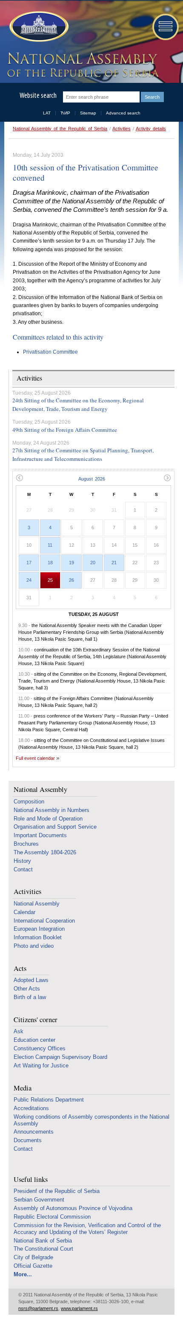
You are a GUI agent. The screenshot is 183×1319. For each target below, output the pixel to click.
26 (71, 580)
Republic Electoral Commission (52, 1216)
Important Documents (40, 835)
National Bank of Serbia (43, 1240)
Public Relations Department (49, 1099)
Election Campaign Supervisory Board (60, 1057)
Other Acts (27, 988)
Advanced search (123, 113)
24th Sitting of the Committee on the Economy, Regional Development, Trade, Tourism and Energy (78, 404)
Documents (28, 1140)
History (22, 861)
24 (28, 580)
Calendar (24, 912)
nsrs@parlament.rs (38, 1308)
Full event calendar (35, 758)
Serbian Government (39, 1199)
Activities (121, 128)
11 (50, 545)
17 (28, 562)
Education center (34, 1040)
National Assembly (40, 789)
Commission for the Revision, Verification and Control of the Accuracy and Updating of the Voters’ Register (87, 1228)
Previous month (19, 477)
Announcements (34, 1131)
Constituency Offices (40, 1048)
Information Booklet (38, 937)
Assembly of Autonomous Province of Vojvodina (73, 1208)
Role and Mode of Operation (48, 818)
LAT (47, 113)
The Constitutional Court (43, 1249)
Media (22, 1088)
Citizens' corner (35, 1019)
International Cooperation (44, 920)
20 (92, 562)
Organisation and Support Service (55, 827)
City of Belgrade (33, 1257)
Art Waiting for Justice (41, 1065)
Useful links (31, 1179)
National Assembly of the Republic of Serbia (60, 128)
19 (71, 562)
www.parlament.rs (79, 1308)
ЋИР (65, 113)
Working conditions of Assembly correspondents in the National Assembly (91, 1120)
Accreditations (31, 1108)
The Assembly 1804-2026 (45, 852)
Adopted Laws (31, 980)
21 (114, 562)
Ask (18, 1031)
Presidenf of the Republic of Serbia (57, 1191)
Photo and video (34, 946)
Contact (23, 869)
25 (50, 580)
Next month (167, 477)
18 (50, 562)
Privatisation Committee (50, 352)
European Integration (39, 929)
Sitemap (88, 113)
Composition (29, 801)
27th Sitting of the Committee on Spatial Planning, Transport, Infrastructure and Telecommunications (83, 454)
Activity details (151, 128)
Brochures (26, 844)
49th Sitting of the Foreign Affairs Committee (64, 430)
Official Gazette (33, 1266)
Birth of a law (30, 997)
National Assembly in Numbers (51, 810)
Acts (20, 968)
